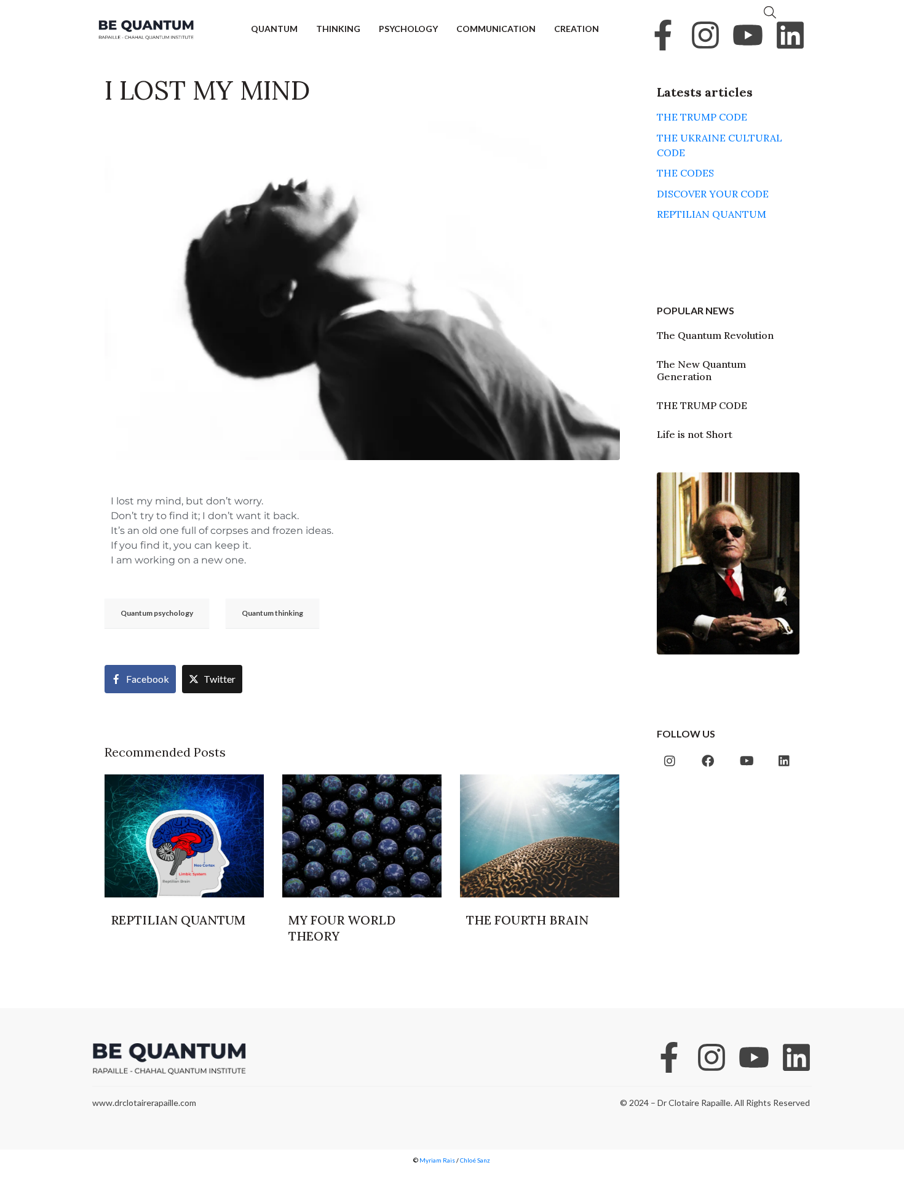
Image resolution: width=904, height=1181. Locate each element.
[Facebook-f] (663, 35)
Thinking (338, 28)
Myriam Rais (437, 1160)
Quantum (274, 28)
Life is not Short (694, 434)
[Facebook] (708, 761)
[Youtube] (747, 35)
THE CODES (685, 173)
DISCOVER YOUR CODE (713, 194)
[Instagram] (705, 35)
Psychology (408, 28)
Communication (496, 28)
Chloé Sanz (475, 1160)
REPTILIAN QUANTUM (711, 214)
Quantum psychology (157, 613)
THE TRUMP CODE (702, 117)
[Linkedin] (790, 35)
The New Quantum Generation (701, 370)
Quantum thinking (272, 613)
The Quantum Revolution (715, 335)
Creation (576, 28)
